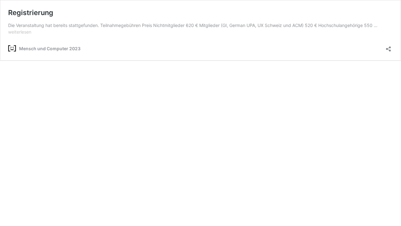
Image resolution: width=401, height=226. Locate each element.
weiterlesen (19, 32)
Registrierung (30, 12)
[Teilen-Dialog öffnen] (388, 47)
